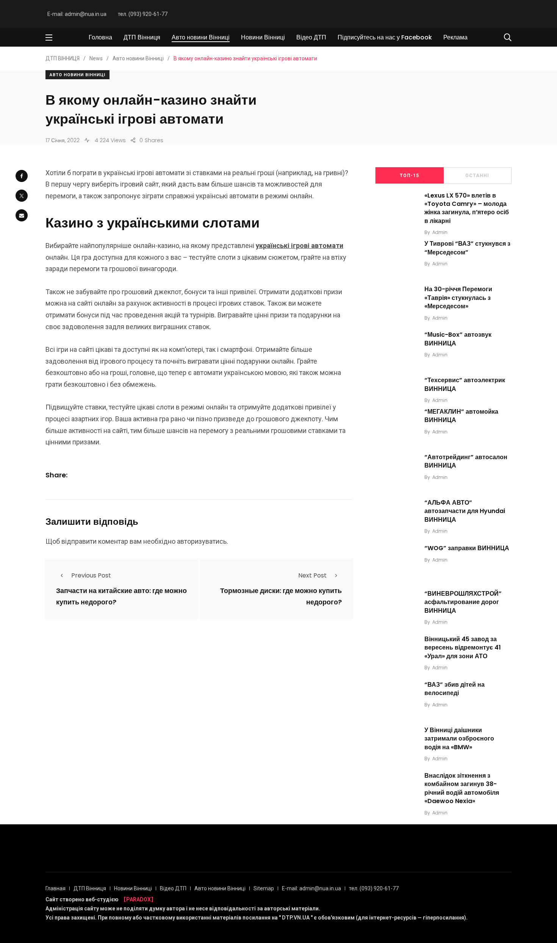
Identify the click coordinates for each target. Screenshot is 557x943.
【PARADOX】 (138, 899)
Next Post (312, 575)
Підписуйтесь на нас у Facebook (385, 37)
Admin (439, 232)
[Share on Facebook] (22, 176)
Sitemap (263, 888)
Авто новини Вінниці (201, 37)
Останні (477, 175)
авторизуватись (202, 541)
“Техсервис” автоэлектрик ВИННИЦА (464, 384)
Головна (100, 37)
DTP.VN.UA (296, 918)
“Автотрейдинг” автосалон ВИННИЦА (465, 461)
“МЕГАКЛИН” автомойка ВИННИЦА (461, 415)
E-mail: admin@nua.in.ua (76, 14)
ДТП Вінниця (142, 37)
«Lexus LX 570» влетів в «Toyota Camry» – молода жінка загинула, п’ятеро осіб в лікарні (466, 208)
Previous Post (91, 575)
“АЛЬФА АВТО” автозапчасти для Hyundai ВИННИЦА (464, 511)
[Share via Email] (22, 215)
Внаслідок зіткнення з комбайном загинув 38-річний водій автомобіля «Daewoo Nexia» (461, 788)
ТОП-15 (409, 175)
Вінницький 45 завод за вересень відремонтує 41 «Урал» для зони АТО (462, 648)
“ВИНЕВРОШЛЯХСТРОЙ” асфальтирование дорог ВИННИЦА (463, 602)
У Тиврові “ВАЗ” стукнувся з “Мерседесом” (467, 247)
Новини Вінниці (263, 37)
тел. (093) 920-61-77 (142, 14)
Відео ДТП (311, 37)
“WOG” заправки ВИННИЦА (466, 548)
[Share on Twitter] (22, 196)
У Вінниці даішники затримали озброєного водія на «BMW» (459, 739)
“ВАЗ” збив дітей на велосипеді (454, 688)
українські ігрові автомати (299, 245)
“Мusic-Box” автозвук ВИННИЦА (457, 338)
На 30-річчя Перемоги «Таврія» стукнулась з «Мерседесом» (458, 298)
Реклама (455, 37)
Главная (55, 888)
